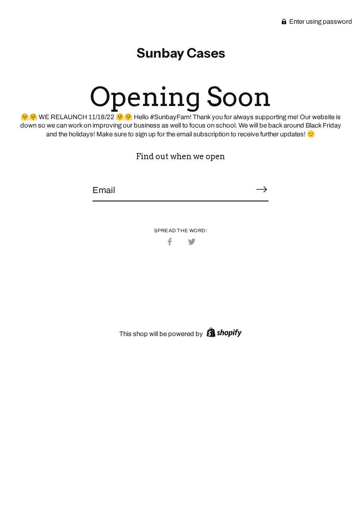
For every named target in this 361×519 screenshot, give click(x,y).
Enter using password (320, 21)
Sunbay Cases (180, 53)
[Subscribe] (261, 189)
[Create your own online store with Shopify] (223, 333)
